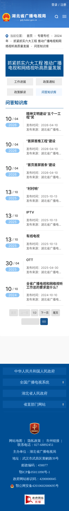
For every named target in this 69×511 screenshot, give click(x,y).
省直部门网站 (35, 404)
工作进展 (20, 82)
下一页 (45, 312)
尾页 (55, 312)
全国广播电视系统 (34, 382)
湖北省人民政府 (34, 393)
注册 (63, 4)
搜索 (57, 29)
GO (44, 321)
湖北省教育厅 (34, 375)
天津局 (34, 360)
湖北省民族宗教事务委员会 (34, 397)
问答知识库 (41, 46)
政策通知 (49, 82)
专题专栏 (43, 36)
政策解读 (20, 92)
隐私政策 (34, 441)
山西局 (34, 375)
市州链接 (52, 441)
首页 (30, 36)
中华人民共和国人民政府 (34, 371)
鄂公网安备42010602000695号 (36, 486)
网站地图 (15, 441)
